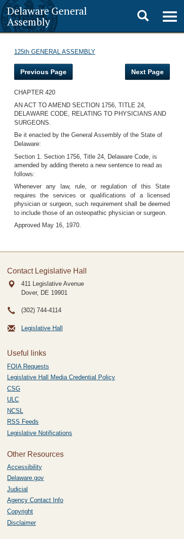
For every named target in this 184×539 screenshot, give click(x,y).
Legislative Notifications (39, 432)
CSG (13, 388)
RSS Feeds (23, 421)
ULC (13, 399)
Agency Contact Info (35, 500)
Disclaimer (21, 522)
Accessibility (24, 467)
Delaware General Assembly (47, 16)
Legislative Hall (42, 328)
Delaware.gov (25, 477)
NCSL (15, 410)
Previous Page (43, 72)
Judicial (17, 489)
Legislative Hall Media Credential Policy (61, 377)
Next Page (147, 72)
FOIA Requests (28, 366)
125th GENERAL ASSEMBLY (54, 51)
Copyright (20, 511)
